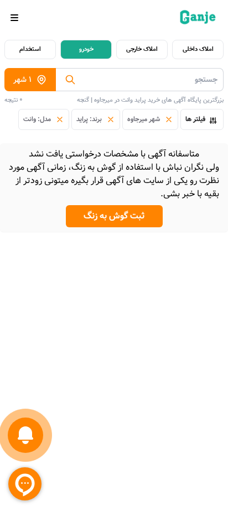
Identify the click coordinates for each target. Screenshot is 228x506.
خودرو (86, 49)
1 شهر (22, 80)
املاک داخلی (198, 49)
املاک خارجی (142, 49)
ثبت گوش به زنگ (114, 216)
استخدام (30, 49)
